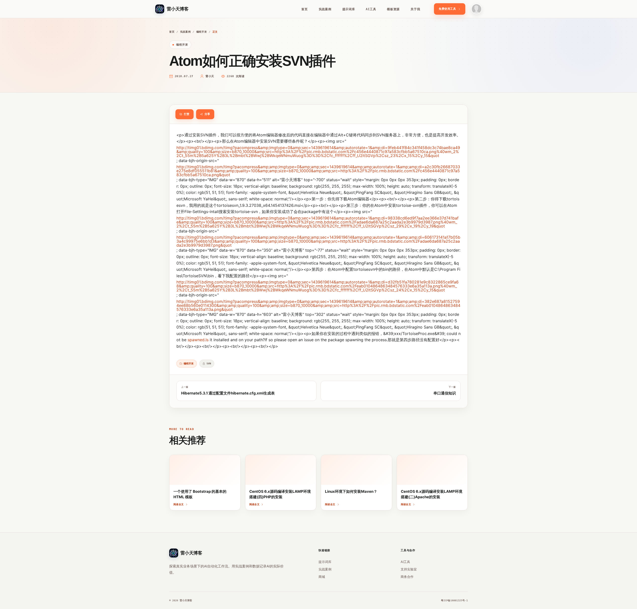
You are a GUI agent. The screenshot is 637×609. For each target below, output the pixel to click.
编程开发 (201, 31)
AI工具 (371, 9)
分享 (207, 114)
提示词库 (348, 9)
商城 (321, 577)
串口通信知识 (444, 393)
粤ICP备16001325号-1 (454, 600)
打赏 (187, 114)
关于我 (415, 9)
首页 (304, 9)
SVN (209, 363)
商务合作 (407, 577)
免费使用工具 (447, 8)
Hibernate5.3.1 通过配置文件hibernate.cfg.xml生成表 (228, 393)
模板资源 (393, 9)
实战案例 (325, 9)
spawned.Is (198, 340)
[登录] (476, 9)
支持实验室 (409, 569)
